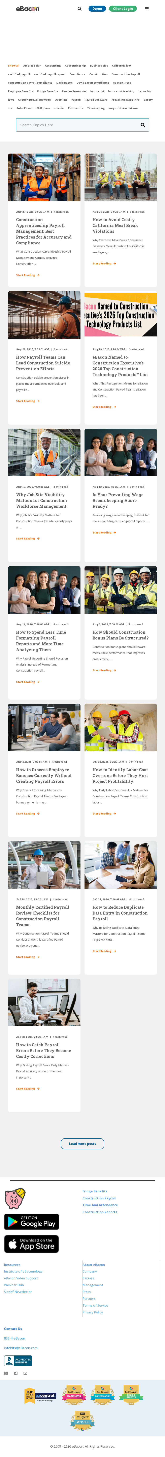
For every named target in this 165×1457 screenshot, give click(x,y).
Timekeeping (96, 108)
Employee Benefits (20, 91)
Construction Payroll (126, 74)
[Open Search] (80, 8)
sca (10, 108)
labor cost (97, 91)
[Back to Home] (27, 8)
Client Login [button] (123, 8)
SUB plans (43, 108)
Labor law (145, 91)
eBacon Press (122, 82)
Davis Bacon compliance (93, 82)
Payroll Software (96, 99)
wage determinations (123, 108)
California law (121, 65)
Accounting (53, 65)
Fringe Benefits (47, 91)
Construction (98, 74)
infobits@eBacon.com (21, 1348)
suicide (59, 108)
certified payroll (19, 74)
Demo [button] (97, 8)
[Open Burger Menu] (147, 8)
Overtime (61, 99)
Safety (148, 99)
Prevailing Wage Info (125, 99)
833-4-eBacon (14, 1338)
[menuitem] (94, 1191)
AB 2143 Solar (32, 65)
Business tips (99, 65)
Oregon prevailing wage (34, 99)
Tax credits (75, 108)
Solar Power (24, 108)
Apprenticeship (75, 65)
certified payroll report (50, 74)
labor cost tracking (121, 91)
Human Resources (74, 91)
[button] (82, 1143)
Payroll (76, 99)
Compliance (77, 74)
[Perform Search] (142, 124)
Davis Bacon (64, 82)
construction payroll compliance (30, 82)
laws (11, 99)
